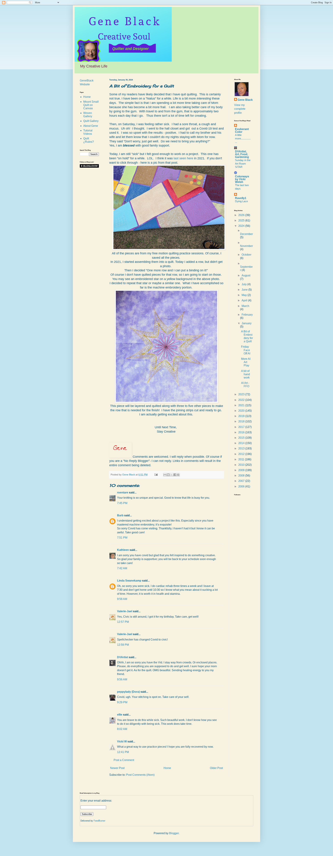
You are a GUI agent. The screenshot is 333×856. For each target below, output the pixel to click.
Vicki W (122, 741)
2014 (241, 443)
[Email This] (165, 474)
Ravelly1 (240, 198)
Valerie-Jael (124, 611)
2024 (241, 225)
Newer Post (117, 768)
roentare (122, 492)
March (245, 305)
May (244, 295)
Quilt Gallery (91, 120)
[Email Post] (155, 474)
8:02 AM (122, 729)
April (245, 300)
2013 (241, 448)
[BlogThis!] (168, 474)
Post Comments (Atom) (140, 774)
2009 (241, 470)
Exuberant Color (242, 130)
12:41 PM (123, 752)
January (246, 323)
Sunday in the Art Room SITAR (242, 164)
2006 (241, 486)
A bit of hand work (245, 374)
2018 (241, 421)
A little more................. (243, 138)
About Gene (90, 125)
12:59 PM (123, 644)
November (246, 245)
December (246, 234)
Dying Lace (241, 201)
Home (167, 768)
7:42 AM (122, 568)
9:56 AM (122, 679)
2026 (241, 215)
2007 (241, 480)
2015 (241, 437)
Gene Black (245, 99)
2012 (241, 454)
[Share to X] (171, 474)
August (246, 275)
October (246, 254)
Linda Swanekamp (129, 580)
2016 (241, 432)
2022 (241, 399)
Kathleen (123, 549)
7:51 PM (122, 537)
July (244, 284)
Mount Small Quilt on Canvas (91, 105)
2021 (241, 405)
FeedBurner (99, 820)
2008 (241, 475)
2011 (241, 459)
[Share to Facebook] (175, 474)
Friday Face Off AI (245, 350)
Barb (120, 515)
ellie (119, 714)
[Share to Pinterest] (178, 474)
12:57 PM (123, 621)
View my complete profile (239, 109)
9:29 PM (122, 702)
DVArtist (122, 657)
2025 (241, 220)
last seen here (184, 158)
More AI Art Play (245, 362)
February (247, 314)
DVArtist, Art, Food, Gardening (242, 154)
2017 (241, 426)
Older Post (216, 768)
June (245, 289)
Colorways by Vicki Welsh (242, 179)
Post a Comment (124, 760)
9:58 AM (122, 598)
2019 (241, 416)
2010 (241, 464)
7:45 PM (122, 503)
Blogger (174, 833)
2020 (241, 410)
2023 (241, 394)
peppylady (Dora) (128, 691)
